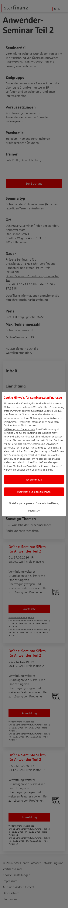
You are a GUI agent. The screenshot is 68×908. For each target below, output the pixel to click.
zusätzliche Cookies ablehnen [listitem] (34, 491)
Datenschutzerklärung (47, 503)
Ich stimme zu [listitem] (34, 479)
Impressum (34, 510)
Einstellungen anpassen (21, 503)
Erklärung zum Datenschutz (19, 429)
